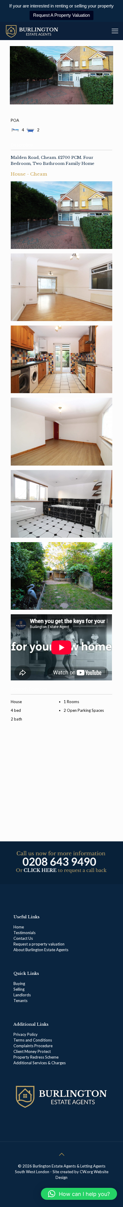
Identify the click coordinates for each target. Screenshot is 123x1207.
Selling (18, 989)
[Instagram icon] (68, 1185)
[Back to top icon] (61, 1154)
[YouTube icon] (61, 1185)
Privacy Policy (25, 1034)
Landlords (22, 994)
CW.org (87, 1171)
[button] (79, 1194)
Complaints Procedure (33, 1045)
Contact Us (23, 938)
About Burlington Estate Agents (40, 949)
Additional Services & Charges (39, 1062)
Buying (19, 983)
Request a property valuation (38, 944)
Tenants (20, 1000)
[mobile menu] (115, 31)
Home (18, 927)
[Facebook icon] (55, 1185)
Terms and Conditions (32, 1040)
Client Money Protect (32, 1051)
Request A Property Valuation (61, 15)
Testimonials (24, 932)
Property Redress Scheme (36, 1057)
